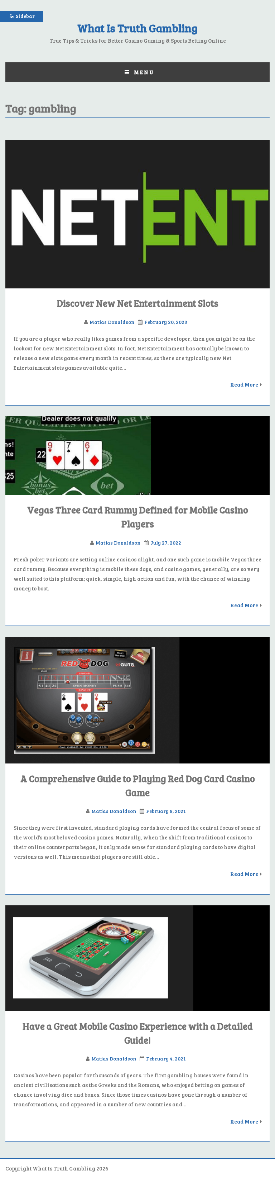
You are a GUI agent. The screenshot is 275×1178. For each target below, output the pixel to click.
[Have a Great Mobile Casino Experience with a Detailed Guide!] (137, 958)
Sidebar (25, 16)
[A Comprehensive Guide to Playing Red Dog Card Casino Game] (137, 700)
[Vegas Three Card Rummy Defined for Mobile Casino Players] (137, 455)
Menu (144, 72)
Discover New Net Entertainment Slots (137, 303)
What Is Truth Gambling (137, 27)
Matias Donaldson (112, 322)
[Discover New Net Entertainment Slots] (137, 214)
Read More (244, 384)
